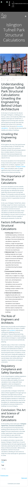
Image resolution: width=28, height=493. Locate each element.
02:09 (4, 80)
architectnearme (7, 78)
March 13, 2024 (18, 78)
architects (12, 330)
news (2, 462)
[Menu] (25, 16)
